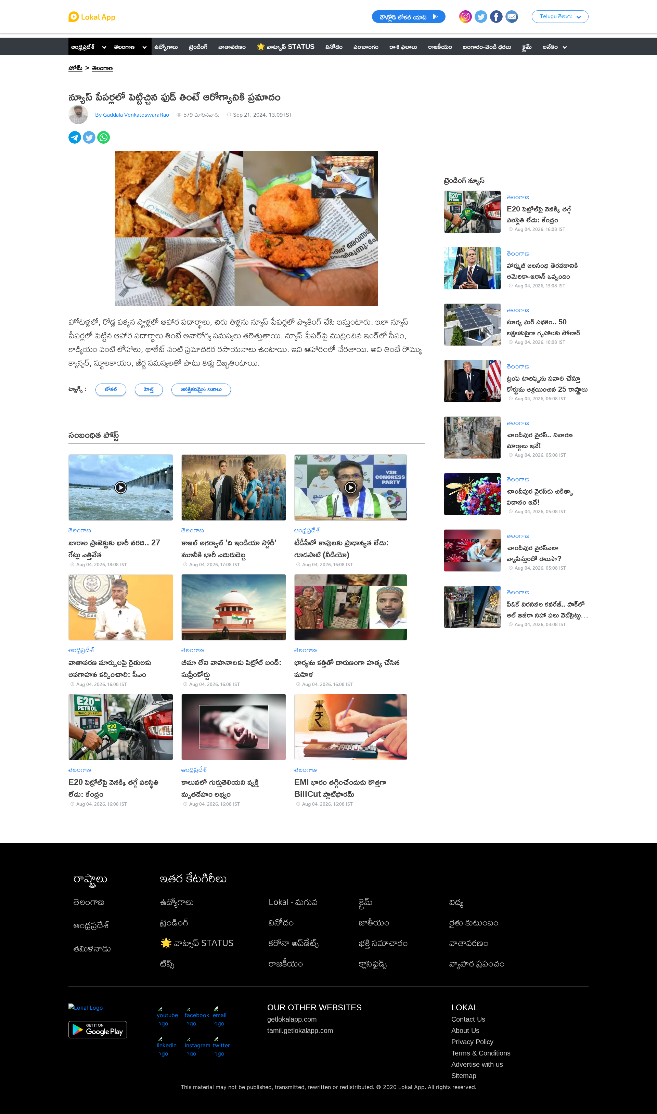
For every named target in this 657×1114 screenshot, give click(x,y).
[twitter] (90, 141)
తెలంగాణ (124, 46)
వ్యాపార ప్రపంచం (477, 963)
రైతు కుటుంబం (474, 922)
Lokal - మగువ (293, 901)
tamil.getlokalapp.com (300, 1030)
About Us (465, 1030)
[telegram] (75, 141)
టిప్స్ (167, 963)
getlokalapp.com (292, 1019)
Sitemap (463, 1075)
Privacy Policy (472, 1042)
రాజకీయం (286, 963)
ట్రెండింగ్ (174, 922)
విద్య (456, 901)
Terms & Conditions (481, 1053)
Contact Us (468, 1019)
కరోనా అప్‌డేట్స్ (294, 942)
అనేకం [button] (550, 46)
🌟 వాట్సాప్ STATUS (197, 942)
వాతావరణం (469, 942)
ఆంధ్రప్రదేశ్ (82, 46)
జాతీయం (374, 922)
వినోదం (281, 922)
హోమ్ (75, 67)
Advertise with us (477, 1064)
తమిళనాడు (92, 948)
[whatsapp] (104, 141)
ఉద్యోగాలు (177, 901)
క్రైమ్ (366, 901)
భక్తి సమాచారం (383, 942)
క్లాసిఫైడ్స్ (373, 963)
